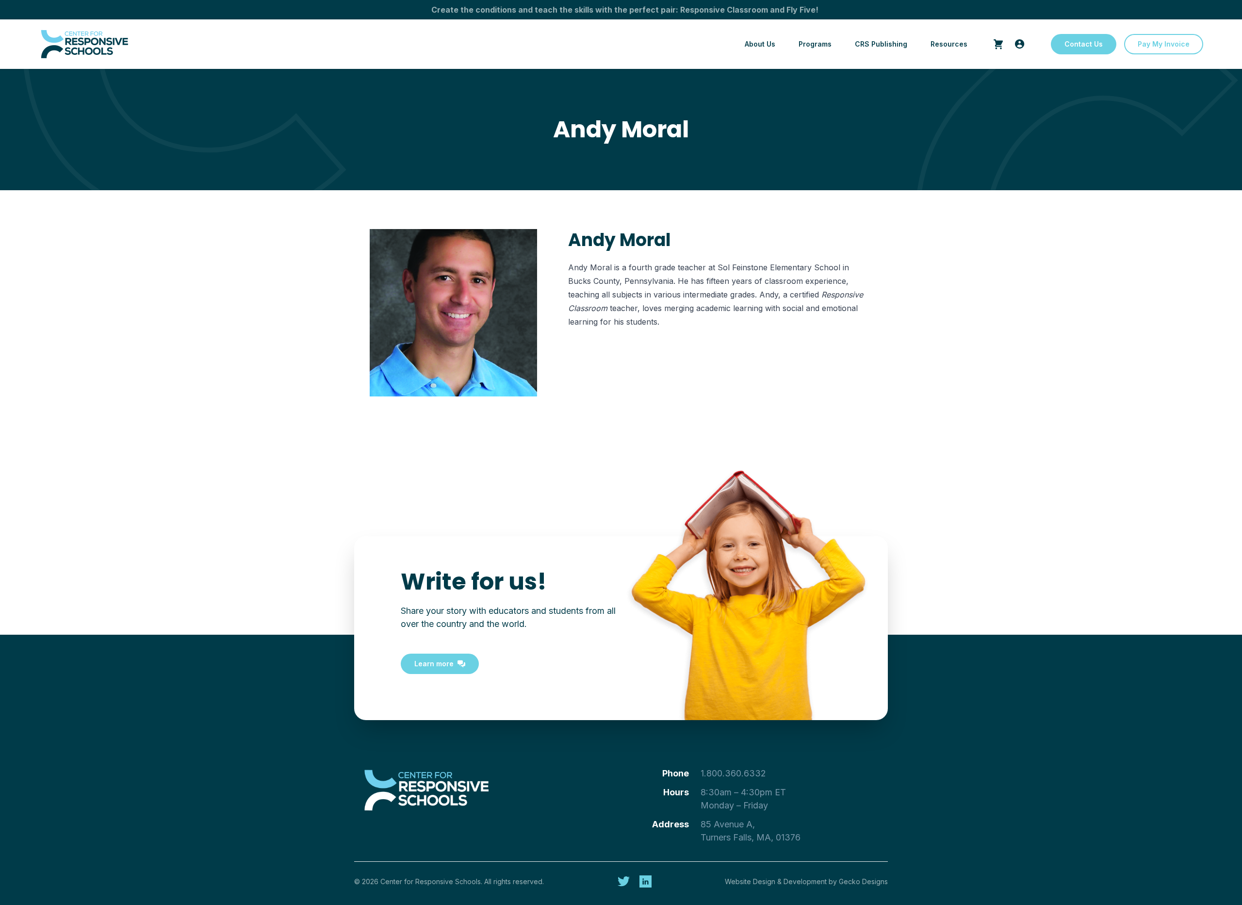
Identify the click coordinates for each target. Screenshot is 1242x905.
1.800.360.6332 (733, 773)
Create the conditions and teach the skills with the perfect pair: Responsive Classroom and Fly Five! (624, 10)
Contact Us (1083, 44)
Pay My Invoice (1164, 44)
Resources (949, 44)
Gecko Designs (863, 881)
